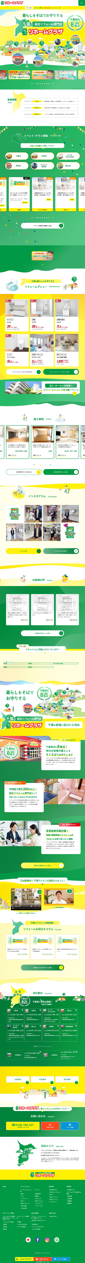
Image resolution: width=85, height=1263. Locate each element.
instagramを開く (61, 551)
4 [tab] (42, 83)
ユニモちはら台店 (22, 1224)
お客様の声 (35, 1224)
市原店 (5, 1224)
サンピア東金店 (21, 1227)
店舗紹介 (69, 1203)
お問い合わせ (53, 1216)
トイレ (22, 1196)
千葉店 (19, 1222)
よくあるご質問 (36, 1229)
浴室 (22, 1194)
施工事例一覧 (53, 1190)
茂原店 (5, 1227)
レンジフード (24, 1198)
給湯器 (37, 1196)
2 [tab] (38, 83)
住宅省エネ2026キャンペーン (38, 1221)
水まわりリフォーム (55, 1192)
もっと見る (23, 551)
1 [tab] (42, 264)
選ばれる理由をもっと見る (42, 865)
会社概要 (69, 1198)
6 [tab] (46, 83)
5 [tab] (44, 83)
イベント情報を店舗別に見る (42, 226)
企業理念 (69, 1201)
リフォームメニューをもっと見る (59, 372)
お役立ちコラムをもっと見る (42, 968)
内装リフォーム (39, 1201)
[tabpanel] (42, 74)
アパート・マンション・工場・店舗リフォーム (38, 1217)
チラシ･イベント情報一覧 (23, 1217)
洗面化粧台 (38, 1194)
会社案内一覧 (70, 1190)
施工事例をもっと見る (61, 472)
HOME (4, 1186)
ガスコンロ (38, 1198)
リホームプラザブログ (38, 1227)
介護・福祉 (24, 1206)
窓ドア (22, 1201)
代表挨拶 (69, 1196)
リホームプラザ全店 (8, 1222)
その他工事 (24, 1208)
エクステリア (38, 1203)
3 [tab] (40, 83)
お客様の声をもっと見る (42, 633)
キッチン (37, 1190)
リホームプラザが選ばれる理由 (73, 1193)
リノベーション (39, 1206)
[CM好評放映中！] (59, 897)
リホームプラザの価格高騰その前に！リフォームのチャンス (9, 1218)
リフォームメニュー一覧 (26, 1190)
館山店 (5, 1229)
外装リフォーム (25, 1203)
